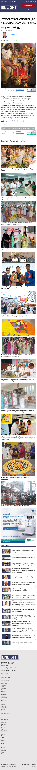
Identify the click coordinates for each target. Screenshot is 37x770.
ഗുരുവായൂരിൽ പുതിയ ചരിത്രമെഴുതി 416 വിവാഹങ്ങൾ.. (16, 505)
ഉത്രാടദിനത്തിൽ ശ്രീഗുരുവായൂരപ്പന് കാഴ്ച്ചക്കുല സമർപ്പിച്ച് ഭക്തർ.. (17, 170)
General (3, 710)
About (3, 749)
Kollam (3, 678)
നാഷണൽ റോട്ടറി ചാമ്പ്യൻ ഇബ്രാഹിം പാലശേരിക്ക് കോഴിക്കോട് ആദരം (15, 288)
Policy (3, 752)
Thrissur (3, 689)
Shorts (3, 740)
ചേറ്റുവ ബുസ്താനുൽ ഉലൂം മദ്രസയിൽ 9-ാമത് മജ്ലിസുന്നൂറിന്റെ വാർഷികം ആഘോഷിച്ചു (17, 380)
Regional (3, 706)
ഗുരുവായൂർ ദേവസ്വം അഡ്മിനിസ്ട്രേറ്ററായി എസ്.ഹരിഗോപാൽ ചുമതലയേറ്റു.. (18, 198)
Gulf (2, 725)
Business (3, 724)
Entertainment (5, 735)
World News (4, 719)
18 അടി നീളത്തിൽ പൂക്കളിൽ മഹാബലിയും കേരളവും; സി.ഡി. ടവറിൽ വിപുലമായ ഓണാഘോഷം (17, 355)
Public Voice (4, 707)
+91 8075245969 (11, 670)
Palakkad (4, 685)
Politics (3, 721)
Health (3, 737)
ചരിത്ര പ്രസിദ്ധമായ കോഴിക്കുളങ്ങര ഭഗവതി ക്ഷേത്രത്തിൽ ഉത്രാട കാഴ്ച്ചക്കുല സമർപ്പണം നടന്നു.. (17, 223)
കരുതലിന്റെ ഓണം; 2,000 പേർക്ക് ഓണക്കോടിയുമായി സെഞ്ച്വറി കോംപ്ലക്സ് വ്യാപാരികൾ (15, 316)
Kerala (3, 704)
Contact (3, 750)
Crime (3, 727)
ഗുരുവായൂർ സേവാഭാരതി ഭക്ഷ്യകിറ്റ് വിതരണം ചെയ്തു (15, 249)
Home (3, 747)
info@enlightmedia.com (12, 668)
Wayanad (4, 691)
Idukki (2, 686)
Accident (3, 722)
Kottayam (4, 683)
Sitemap (3, 753)
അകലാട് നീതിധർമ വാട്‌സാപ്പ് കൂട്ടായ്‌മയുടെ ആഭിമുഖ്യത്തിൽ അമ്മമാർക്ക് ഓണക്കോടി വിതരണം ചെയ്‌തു (17, 411)
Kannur (3, 696)
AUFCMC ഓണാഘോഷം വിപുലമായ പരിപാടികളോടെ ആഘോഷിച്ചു (15, 478)
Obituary (3, 709)
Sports (3, 734)
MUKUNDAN (13, 35)
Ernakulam (4, 688)
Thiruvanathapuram (6, 677)
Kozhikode (4, 694)
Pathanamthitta (5, 680)
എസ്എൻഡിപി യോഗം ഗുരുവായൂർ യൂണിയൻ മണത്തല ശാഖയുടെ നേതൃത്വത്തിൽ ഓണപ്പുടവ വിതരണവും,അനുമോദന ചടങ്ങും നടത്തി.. (18, 437)
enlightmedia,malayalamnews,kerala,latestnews (18, 128)
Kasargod (4, 697)
